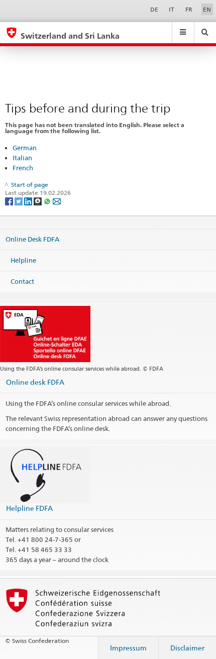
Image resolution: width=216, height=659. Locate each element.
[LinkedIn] (29, 200)
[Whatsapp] (48, 200)
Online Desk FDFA (32, 239)
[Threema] (38, 200)
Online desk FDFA (35, 382)
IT (171, 9)
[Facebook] (10, 200)
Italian (22, 158)
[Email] (57, 200)
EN (207, 9)
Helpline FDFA (29, 508)
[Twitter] (19, 200)
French (23, 168)
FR (188, 9)
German (25, 148)
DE (154, 9)
